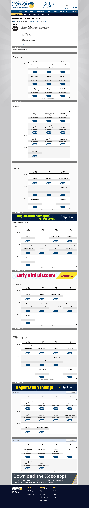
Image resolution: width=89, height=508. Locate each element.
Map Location (35, 44)
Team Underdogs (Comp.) (48, 67)
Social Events (30, 493)
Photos (44, 21)
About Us (54, 488)
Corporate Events (64, 11)
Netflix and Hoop (63, 88)
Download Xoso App (44, 488)
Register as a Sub (45, 14)
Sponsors (54, 497)
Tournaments (29, 496)
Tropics (48, 88)
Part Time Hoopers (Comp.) (62, 175)
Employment (54, 493)
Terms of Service (74, 504)
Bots (62, 90)
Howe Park (35, 60)
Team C (62, 67)
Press (53, 496)
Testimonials (54, 499)
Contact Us (54, 491)
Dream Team (62, 113)
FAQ (41, 490)
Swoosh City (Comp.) (34, 67)
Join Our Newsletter (43, 493)
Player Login (42, 494)
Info (19, 21)
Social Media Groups (44, 497)
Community (54, 490)
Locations (54, 494)
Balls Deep (62, 64)
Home (14, 21)
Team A (48, 90)
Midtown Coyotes (34, 76)
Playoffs (38, 21)
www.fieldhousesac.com (25, 44)
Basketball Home (27, 14)
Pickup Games (40, 11)
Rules (39, 14)
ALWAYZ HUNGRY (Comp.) (41, 345)
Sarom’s (34, 88)
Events (49, 11)
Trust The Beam (34, 90)
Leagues (29, 488)
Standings (32, 21)
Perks (55, 11)
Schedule (25, 21)
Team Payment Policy (44, 500)
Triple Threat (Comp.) (34, 64)
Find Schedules (43, 491)
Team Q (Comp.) (62, 76)
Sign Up (34, 14)
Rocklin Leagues (29, 11)
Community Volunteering (32, 491)
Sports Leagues (18, 11)
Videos (53, 500)
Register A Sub (43, 496)
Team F (48, 76)
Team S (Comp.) (48, 64)
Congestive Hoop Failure (34, 125)
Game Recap (35, 83)
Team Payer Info (43, 499)
